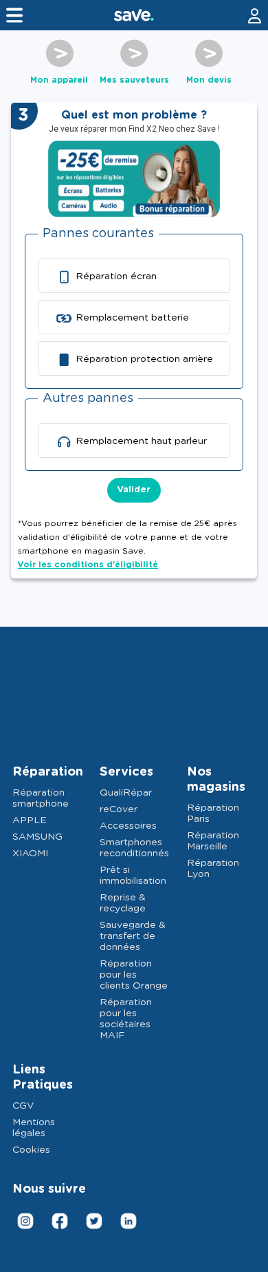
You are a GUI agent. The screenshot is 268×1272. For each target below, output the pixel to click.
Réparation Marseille (213, 841)
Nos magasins (216, 780)
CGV (23, 1106)
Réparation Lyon (213, 868)
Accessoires (128, 826)
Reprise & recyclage (123, 903)
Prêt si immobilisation (133, 875)
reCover (118, 809)
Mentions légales (33, 1128)
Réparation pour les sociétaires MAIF (126, 1019)
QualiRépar (126, 793)
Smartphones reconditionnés (134, 848)
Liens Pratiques (42, 1077)
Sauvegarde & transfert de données (133, 936)
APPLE (29, 820)
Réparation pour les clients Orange (134, 975)
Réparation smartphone (40, 798)
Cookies (31, 1150)
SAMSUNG (37, 837)
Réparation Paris (213, 813)
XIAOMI (30, 853)
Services (126, 772)
